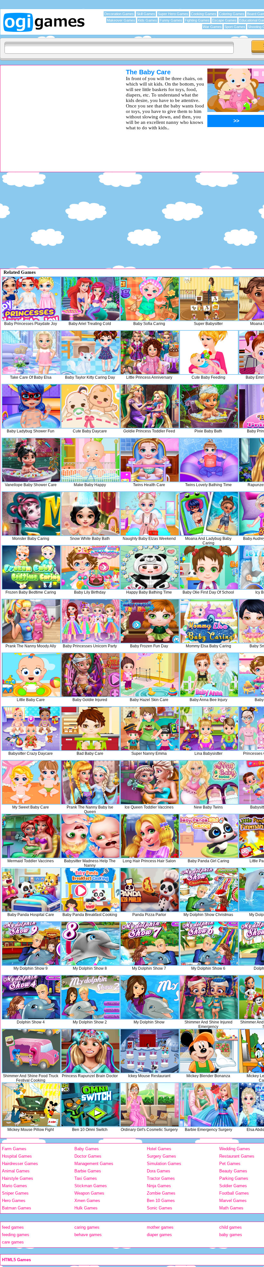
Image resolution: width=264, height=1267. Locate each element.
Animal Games (16, 1171)
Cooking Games (203, 14)
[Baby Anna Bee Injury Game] (209, 674)
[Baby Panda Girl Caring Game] (209, 836)
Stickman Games (90, 1185)
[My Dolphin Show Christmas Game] (209, 889)
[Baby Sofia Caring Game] (149, 298)
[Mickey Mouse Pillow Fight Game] (31, 1104)
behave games (88, 1234)
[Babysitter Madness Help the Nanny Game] (90, 836)
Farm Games (14, 1148)
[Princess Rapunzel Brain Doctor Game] (90, 1051)
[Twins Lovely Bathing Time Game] (209, 460)
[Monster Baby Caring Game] (31, 513)
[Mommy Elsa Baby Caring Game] (209, 621)
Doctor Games (87, 1156)
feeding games (15, 1234)
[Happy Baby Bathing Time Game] (149, 567)
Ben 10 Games (161, 1200)
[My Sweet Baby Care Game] (31, 782)
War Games (212, 27)
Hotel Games (159, 1148)
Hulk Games (86, 1208)
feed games (13, 1227)
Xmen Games (87, 1200)
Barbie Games (87, 1171)
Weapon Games (89, 1193)
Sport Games (234, 27)
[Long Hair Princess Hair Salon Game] (149, 836)
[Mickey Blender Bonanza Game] (209, 1051)
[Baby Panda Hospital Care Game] (31, 889)
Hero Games (13, 1200)
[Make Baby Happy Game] (90, 460)
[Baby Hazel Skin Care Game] (149, 674)
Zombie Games (161, 1193)
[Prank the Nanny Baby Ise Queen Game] (90, 782)
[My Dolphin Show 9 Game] (31, 943)
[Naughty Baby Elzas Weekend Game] (149, 513)
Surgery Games (161, 1156)
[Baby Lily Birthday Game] (90, 567)
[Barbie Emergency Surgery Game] (209, 1104)
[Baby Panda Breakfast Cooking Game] (90, 889)
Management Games (93, 1163)
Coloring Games (231, 14)
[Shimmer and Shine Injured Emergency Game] (209, 997)
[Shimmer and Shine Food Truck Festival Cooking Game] (31, 1051)
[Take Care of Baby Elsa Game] (31, 352)
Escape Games (224, 20)
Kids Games (147, 20)
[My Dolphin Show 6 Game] (209, 943)
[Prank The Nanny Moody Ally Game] (31, 621)
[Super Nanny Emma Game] (149, 728)
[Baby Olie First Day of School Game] (209, 567)
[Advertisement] (55, 114)
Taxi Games (85, 1178)
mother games (160, 1227)
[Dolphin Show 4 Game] (31, 997)
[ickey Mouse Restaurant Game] (149, 1051)
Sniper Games (15, 1193)
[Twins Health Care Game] (149, 460)
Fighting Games (197, 20)
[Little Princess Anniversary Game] (149, 352)
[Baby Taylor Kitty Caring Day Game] (90, 352)
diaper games (159, 1234)
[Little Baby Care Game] (31, 674)
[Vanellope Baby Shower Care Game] (31, 460)
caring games (86, 1227)
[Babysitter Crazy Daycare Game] (31, 728)
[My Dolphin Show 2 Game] (90, 997)
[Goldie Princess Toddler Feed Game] (149, 406)
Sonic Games (159, 1208)
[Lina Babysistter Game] (209, 728)
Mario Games (14, 1185)
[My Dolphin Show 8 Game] (90, 943)
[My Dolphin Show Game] (149, 997)
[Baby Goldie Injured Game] (90, 674)
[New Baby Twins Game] (209, 782)
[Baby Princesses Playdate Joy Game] (31, 298)
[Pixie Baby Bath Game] (209, 406)
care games (13, 1242)
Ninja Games (159, 1185)
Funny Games (171, 20)
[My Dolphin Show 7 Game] (149, 943)
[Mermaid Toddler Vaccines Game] (31, 836)
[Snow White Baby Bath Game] (90, 513)
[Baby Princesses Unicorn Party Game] (90, 621)
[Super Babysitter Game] (209, 298)
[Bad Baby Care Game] (90, 728)
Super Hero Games (173, 14)
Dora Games (158, 1171)
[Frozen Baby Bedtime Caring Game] (31, 567)
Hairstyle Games (17, 1178)
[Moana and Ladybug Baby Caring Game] (209, 513)
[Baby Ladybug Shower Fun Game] (31, 406)
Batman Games (16, 1208)
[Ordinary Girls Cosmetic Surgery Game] (149, 1104)
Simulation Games (164, 1163)
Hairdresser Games (20, 1163)
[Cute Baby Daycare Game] (90, 406)
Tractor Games (161, 1178)
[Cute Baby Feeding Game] (209, 352)
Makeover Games (121, 20)
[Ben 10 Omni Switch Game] (90, 1104)
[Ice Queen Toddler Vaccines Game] (149, 782)
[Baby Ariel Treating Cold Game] (90, 298)
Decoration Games (119, 14)
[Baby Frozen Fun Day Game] (149, 621)
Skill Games (146, 14)
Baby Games (86, 1148)
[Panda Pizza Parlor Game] (149, 889)
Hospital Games (17, 1156)
